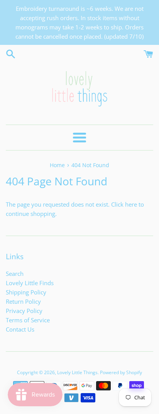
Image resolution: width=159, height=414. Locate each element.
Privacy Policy (24, 311)
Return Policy (23, 301)
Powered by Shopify (121, 372)
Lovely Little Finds (30, 283)
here (131, 204)
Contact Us (20, 329)
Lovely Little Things (77, 372)
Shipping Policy (26, 292)
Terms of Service (28, 320)
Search (15, 273)
